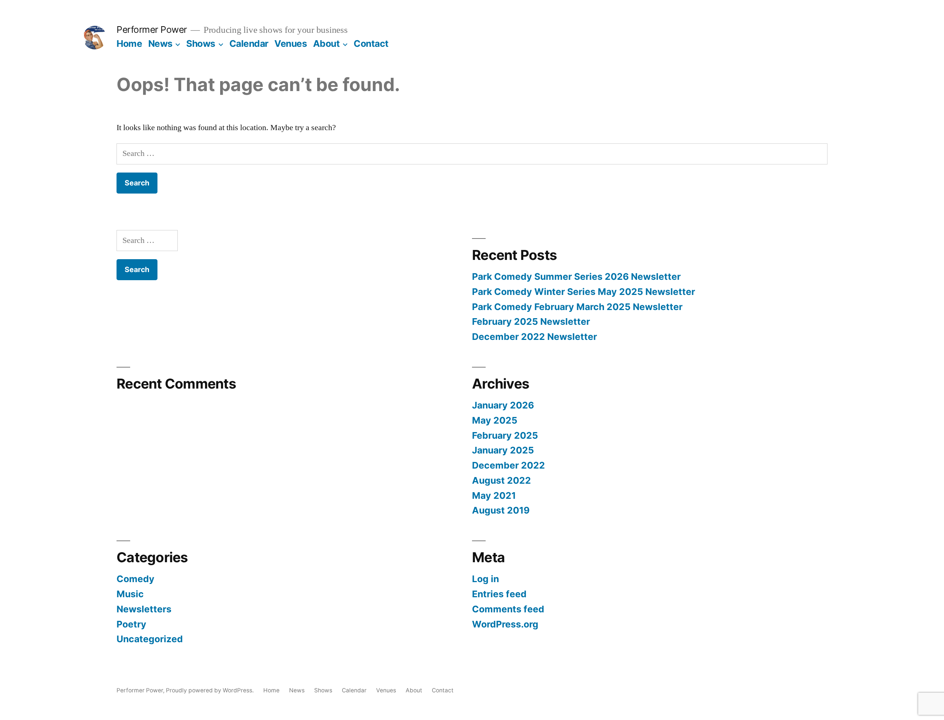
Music (130, 593)
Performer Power (152, 29)
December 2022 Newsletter (534, 336)
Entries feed (499, 593)
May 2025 (494, 420)
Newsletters (144, 609)
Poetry (131, 624)
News (160, 43)
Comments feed (508, 609)
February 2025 (505, 435)
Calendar (248, 43)
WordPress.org (505, 624)
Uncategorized (150, 638)
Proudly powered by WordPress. (210, 690)
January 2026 (503, 405)
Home (129, 43)
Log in (485, 578)
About (326, 43)
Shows (200, 43)
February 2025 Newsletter (531, 321)
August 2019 (501, 510)
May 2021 (494, 495)
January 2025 (503, 450)
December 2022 (508, 465)
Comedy (136, 578)
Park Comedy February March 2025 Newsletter (577, 306)
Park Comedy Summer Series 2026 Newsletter (576, 276)
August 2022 (501, 480)
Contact (371, 43)
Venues (290, 43)
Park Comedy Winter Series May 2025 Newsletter (583, 291)
